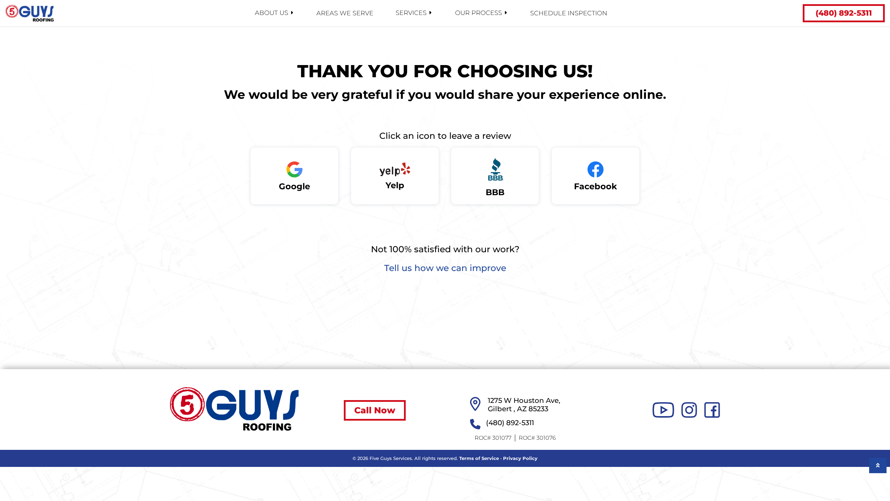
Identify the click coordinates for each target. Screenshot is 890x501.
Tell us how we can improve (445, 268)
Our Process (478, 13)
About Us (271, 13)
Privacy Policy (520, 458)
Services (411, 13)
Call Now (374, 410)
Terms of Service (479, 458)
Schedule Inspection (568, 13)
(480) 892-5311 (844, 13)
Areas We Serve (344, 13)
